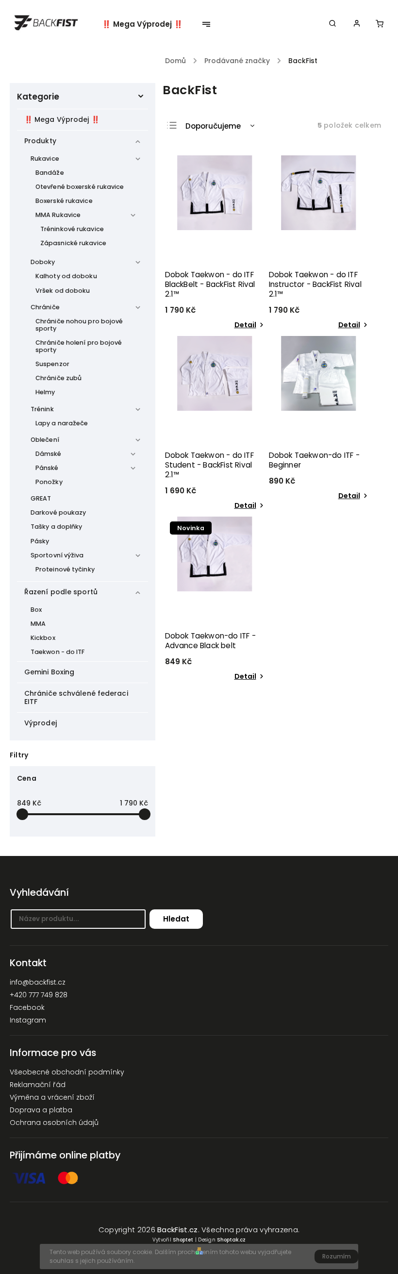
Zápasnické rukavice (73, 243)
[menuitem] (147, 24)
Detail (245, 325)
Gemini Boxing (49, 672)
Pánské (47, 468)
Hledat (176, 919)
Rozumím (336, 1256)
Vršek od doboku (62, 290)
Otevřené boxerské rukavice (79, 187)
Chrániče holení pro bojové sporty (78, 346)
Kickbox (43, 638)
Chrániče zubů (58, 378)
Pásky (40, 541)
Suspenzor (52, 364)
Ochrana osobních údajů (54, 1122)
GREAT (41, 498)
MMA (38, 624)
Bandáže (49, 172)
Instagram (28, 1020)
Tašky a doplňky (57, 526)
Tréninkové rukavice (72, 229)
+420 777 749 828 (38, 995)
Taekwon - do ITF (58, 652)
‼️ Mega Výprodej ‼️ (62, 119)
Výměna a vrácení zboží (52, 1097)
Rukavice (45, 158)
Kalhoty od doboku (66, 276)
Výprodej (40, 723)
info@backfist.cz (38, 982)
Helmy (45, 392)
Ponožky (49, 482)
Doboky (43, 262)
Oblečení (45, 440)
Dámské (48, 454)
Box (36, 609)
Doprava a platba (41, 1110)
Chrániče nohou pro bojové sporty (79, 325)
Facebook (27, 1007)
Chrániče (45, 307)
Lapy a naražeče (61, 423)
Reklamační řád (38, 1085)
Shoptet (183, 1239)
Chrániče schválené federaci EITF (76, 697)
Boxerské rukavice (64, 201)
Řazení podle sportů (61, 592)
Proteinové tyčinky (65, 569)
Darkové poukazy (58, 512)
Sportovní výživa (57, 555)
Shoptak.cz (231, 1239)
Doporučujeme (213, 126)
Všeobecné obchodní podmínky (67, 1072)
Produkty (40, 141)
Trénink (42, 409)
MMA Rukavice (58, 215)
